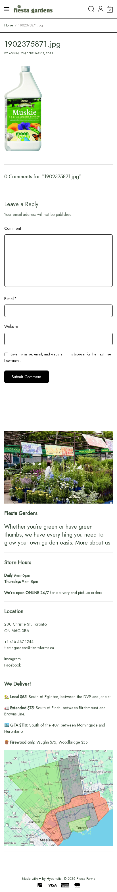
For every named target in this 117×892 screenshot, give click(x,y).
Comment (12, 228)
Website (11, 326)
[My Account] (100, 9)
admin (14, 53)
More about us (92, 543)
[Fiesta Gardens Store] (33, 9)
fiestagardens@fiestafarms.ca (29, 648)
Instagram (12, 659)
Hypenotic (54, 878)
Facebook (12, 665)
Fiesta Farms (86, 878)
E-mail (10, 298)
